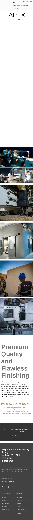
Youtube (18, 503)
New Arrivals (5, 509)
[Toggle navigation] (26, 16)
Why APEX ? (5, 500)
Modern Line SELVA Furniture (21, 512)
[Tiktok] (21, 9)
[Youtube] (18, 9)
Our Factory (5, 503)
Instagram (19, 500)
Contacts (4, 512)
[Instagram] (15, 9)
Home (4, 497)
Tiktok (18, 506)
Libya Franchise (20, 509)
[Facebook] (12, 9)
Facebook (19, 497)
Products (4, 506)
